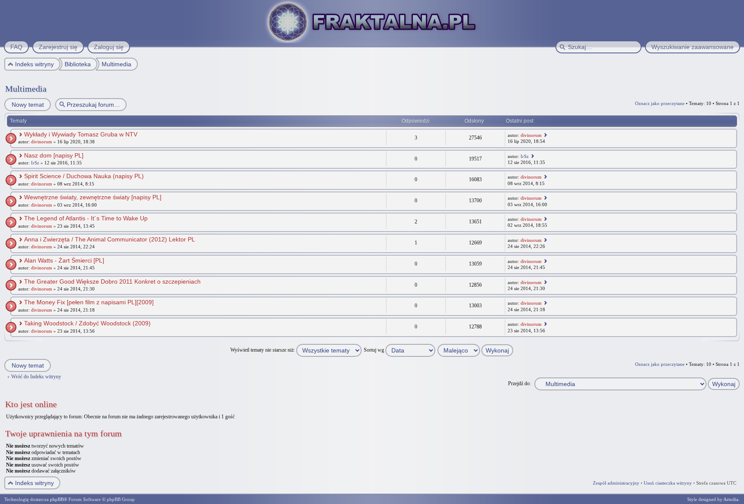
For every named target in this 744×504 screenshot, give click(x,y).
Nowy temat (28, 104)
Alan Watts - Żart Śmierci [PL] (64, 260)
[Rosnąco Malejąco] (475, 350)
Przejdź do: (519, 383)
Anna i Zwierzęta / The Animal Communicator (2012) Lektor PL (109, 239)
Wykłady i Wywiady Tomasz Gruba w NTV (80, 134)
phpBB (57, 499)
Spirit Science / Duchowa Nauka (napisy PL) (84, 176)
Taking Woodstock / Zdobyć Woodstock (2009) (87, 323)
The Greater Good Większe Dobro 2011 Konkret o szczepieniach (112, 281)
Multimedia (25, 88)
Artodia (730, 499)
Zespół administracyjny (616, 482)
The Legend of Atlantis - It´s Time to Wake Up (86, 218)
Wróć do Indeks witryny (36, 377)
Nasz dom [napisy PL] (54, 155)
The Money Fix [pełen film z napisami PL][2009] (89, 302)
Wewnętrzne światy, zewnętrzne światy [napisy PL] (92, 197)
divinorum (41, 141)
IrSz (35, 162)
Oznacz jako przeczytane (660, 103)
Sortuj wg (374, 350)
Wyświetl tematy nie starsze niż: (263, 350)
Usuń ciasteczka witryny (668, 482)
